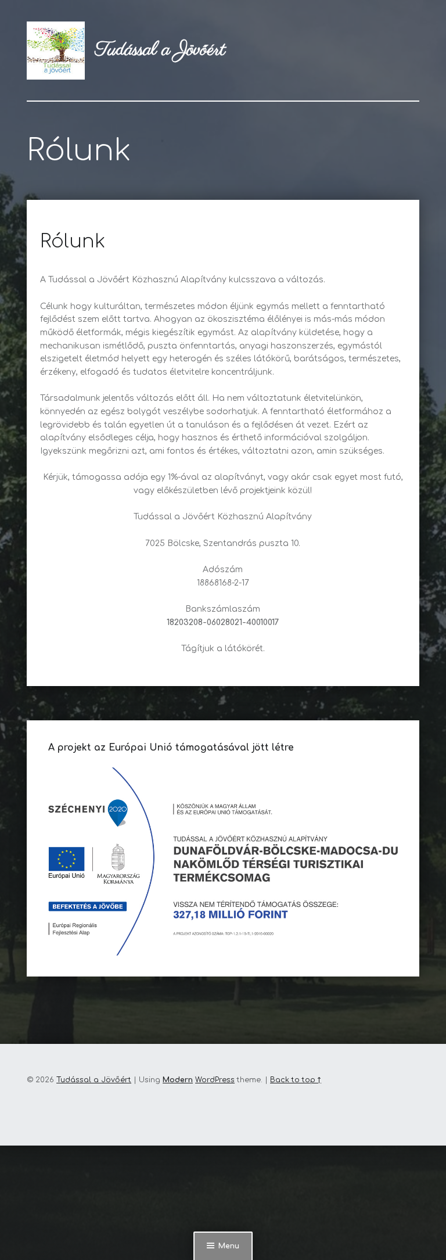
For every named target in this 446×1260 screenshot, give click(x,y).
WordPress (215, 1080)
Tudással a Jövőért (93, 1080)
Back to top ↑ (295, 1080)
